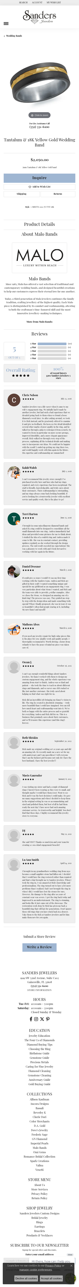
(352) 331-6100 (39, 127)
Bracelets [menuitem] (39, 1231)
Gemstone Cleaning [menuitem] (39, 1075)
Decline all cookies (26, 1278)
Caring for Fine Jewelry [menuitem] (39, 1067)
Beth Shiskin (30, 738)
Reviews (39, 334)
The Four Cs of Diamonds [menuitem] (39, 1040)
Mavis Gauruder (32, 775)
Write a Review (39, 947)
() (70, 344)
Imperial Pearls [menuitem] (39, 1143)
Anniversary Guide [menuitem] (39, 1080)
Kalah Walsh (29, 468)
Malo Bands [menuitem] (39, 1148)
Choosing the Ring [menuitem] (40, 1049)
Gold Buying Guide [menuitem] (39, 1084)
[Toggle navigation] (6, 22)
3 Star (33, 351)
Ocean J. (27, 662)
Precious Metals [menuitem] (39, 1062)
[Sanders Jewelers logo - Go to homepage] (39, 17)
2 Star (33, 355)
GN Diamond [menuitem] (39, 1139)
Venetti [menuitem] (39, 1170)
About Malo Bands (39, 234)
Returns (58, 194)
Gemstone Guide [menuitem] (39, 1058)
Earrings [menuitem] (40, 1227)
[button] (23, 2)
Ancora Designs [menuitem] (39, 1104)
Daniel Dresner (31, 567)
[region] (39, 84)
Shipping (21, 194)
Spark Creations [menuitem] (39, 1161)
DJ (23, 831)
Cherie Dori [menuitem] (39, 1117)
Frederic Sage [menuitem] (40, 1135)
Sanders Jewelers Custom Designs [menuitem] (39, 1213)
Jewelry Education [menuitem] (39, 1036)
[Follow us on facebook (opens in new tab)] (31, 1019)
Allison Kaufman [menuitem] (39, 1099)
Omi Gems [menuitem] (39, 1152)
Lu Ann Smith (30, 860)
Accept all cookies (51, 1278)
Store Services (39, 1189)
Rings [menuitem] (39, 1222)
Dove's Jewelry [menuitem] (39, 1130)
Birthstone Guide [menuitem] (39, 1053)
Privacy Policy (39, 1194)
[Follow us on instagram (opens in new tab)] (36, 1019)
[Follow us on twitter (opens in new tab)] (42, 1019)
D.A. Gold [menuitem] (39, 1126)
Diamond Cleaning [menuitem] (39, 1071)
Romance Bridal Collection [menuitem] (39, 1157)
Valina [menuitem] (39, 1165)
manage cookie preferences (35, 1269)
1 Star (33, 358)
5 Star (33, 344)
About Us (39, 1185)
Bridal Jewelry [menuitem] (39, 1218)
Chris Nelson (30, 395)
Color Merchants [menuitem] (39, 1121)
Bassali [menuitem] (40, 1108)
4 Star (33, 347)
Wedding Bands (14, 36)
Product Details (39, 225)
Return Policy (39, 1198)
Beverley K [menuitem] (39, 1113)
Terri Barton (30, 514)
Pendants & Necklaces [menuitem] (39, 1235)
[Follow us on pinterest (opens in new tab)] (47, 1019)
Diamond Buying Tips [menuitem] (39, 1045)
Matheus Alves (31, 624)
